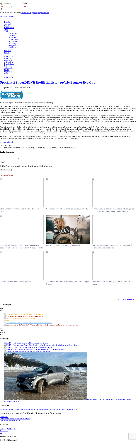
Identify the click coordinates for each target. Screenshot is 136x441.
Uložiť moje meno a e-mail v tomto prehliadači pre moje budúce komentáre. (27, 166)
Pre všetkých (22, 409)
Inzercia (13, 429)
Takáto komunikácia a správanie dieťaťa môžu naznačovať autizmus (29, 323)
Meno (2, 162)
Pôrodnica (7, 51)
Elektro (6, 70)
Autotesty (11, 35)
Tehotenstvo (8, 24)
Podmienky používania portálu (10, 421)
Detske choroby (9, 28)
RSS (8, 429)
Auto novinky (13, 33)
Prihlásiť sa (4, 417)
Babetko (7, 26)
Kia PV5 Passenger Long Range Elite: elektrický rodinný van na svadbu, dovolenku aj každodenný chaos (41, 345)
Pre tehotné (48, 409)
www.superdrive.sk (6, 142)
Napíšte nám (4, 431)
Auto (6, 31)
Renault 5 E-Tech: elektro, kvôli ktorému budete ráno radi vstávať (28, 351)
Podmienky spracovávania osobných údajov (15, 419)
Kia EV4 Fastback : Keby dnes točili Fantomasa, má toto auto (27, 343)
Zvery (6, 30)
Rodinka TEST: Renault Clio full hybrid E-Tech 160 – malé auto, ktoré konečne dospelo (36, 349)
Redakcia (3, 429)
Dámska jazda (13, 41)
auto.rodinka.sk (9, 16)
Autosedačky (12, 45)
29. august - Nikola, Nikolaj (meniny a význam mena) (24, 314)
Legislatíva (12, 47)
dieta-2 (8, 321)
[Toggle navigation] (1, 16)
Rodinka (7, 22)
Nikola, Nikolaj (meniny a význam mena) (35, 13)
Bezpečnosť (12, 37)
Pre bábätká (74, 409)
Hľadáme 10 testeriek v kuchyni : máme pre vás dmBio (24, 316)
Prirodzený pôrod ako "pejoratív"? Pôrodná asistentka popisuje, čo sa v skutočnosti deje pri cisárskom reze (42, 325)
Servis (10, 49)
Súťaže (6, 53)
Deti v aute (12, 43)
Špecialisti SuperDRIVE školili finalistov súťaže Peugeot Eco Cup (47, 82)
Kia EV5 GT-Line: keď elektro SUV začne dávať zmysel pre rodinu (29, 347)
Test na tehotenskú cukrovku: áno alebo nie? (21, 318)
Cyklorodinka (13, 39)
